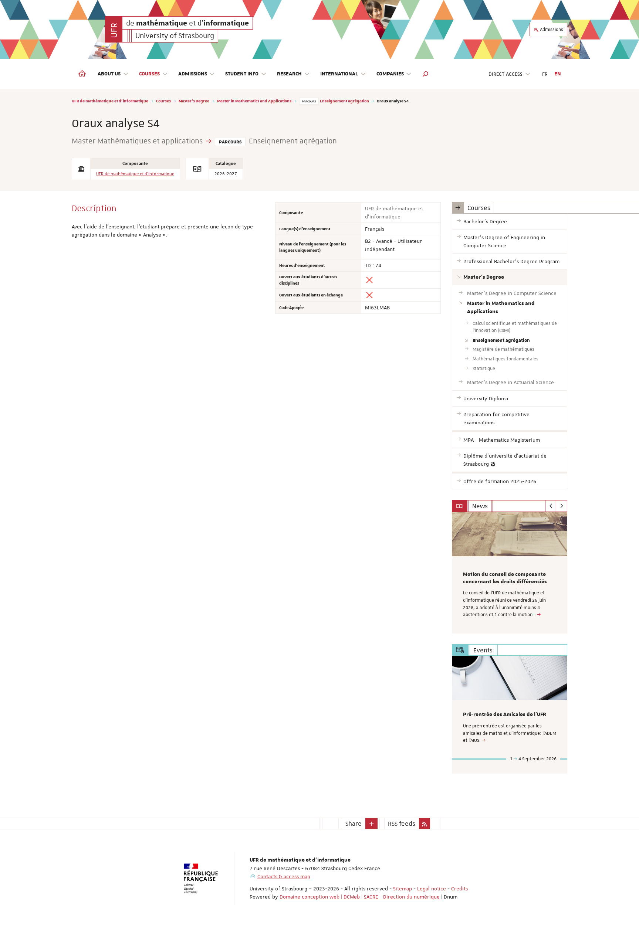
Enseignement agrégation (344, 101)
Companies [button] (390, 74)
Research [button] (289, 74)
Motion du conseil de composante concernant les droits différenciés (505, 578)
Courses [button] (149, 74)
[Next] (561, 506)
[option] (510, 573)
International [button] (339, 74)
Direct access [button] (505, 74)
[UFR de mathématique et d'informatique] (113, 29)
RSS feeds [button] (401, 823)
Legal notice (431, 888)
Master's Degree (194, 101)
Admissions (551, 30)
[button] (426, 74)
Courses (163, 101)
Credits (459, 888)
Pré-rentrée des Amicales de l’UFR (504, 714)
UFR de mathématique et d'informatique (110, 101)
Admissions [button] (192, 74)
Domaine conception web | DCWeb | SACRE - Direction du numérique (360, 896)
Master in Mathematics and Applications (254, 101)
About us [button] (109, 74)
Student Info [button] (241, 74)
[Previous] (551, 506)
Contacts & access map (283, 876)
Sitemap (402, 888)
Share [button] (353, 823)
